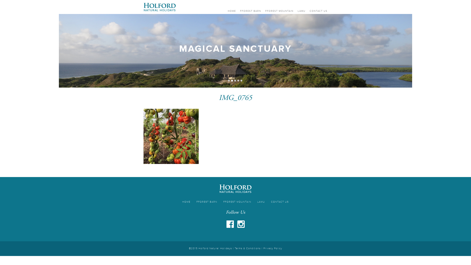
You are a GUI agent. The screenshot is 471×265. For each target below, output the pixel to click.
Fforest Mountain (279, 11)
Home (232, 11)
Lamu (301, 11)
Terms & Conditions (248, 248)
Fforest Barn (250, 11)
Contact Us (318, 11)
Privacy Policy (272, 248)
